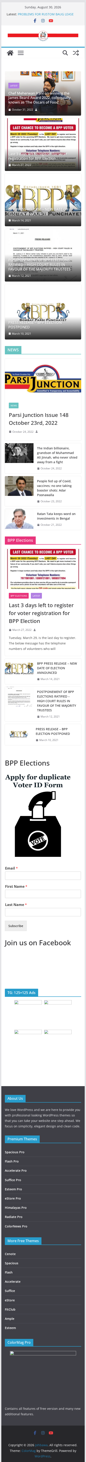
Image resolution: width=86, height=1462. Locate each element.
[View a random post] (76, 53)
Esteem (10, 1328)
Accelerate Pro (16, 1170)
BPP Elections (19, 595)
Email (11, 868)
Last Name (16, 904)
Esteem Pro (13, 1189)
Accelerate (13, 1281)
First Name (16, 886)
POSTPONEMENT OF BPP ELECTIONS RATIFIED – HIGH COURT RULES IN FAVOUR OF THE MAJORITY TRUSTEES (39, 264)
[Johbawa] (10, 53)
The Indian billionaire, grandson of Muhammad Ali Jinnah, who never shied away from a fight (57, 455)
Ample (9, 1319)
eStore (10, 1300)
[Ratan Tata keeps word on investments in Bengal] (19, 519)
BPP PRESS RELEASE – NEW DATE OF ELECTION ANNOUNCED (38, 211)
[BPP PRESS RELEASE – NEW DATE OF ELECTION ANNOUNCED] (43, 200)
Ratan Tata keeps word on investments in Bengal (56, 516)
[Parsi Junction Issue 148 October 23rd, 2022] (43, 379)
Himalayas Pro (16, 1207)
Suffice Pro (13, 1180)
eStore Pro (13, 1198)
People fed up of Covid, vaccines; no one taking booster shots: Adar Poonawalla (54, 488)
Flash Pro (12, 1161)
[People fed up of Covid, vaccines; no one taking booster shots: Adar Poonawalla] (19, 491)
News (14, 405)
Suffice (10, 1291)
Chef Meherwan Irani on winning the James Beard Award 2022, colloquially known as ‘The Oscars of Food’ (39, 98)
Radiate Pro (13, 1217)
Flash (9, 1272)
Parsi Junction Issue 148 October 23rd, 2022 (39, 418)
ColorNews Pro (16, 1226)
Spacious (11, 1263)
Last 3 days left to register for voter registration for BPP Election (37, 156)
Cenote (10, 1254)
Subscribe (15, 926)
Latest (14, 85)
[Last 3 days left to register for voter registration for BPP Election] (43, 144)
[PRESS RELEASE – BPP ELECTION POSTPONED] (43, 311)
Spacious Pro (14, 1152)
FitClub (10, 1309)
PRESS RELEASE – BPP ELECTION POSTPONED (35, 325)
